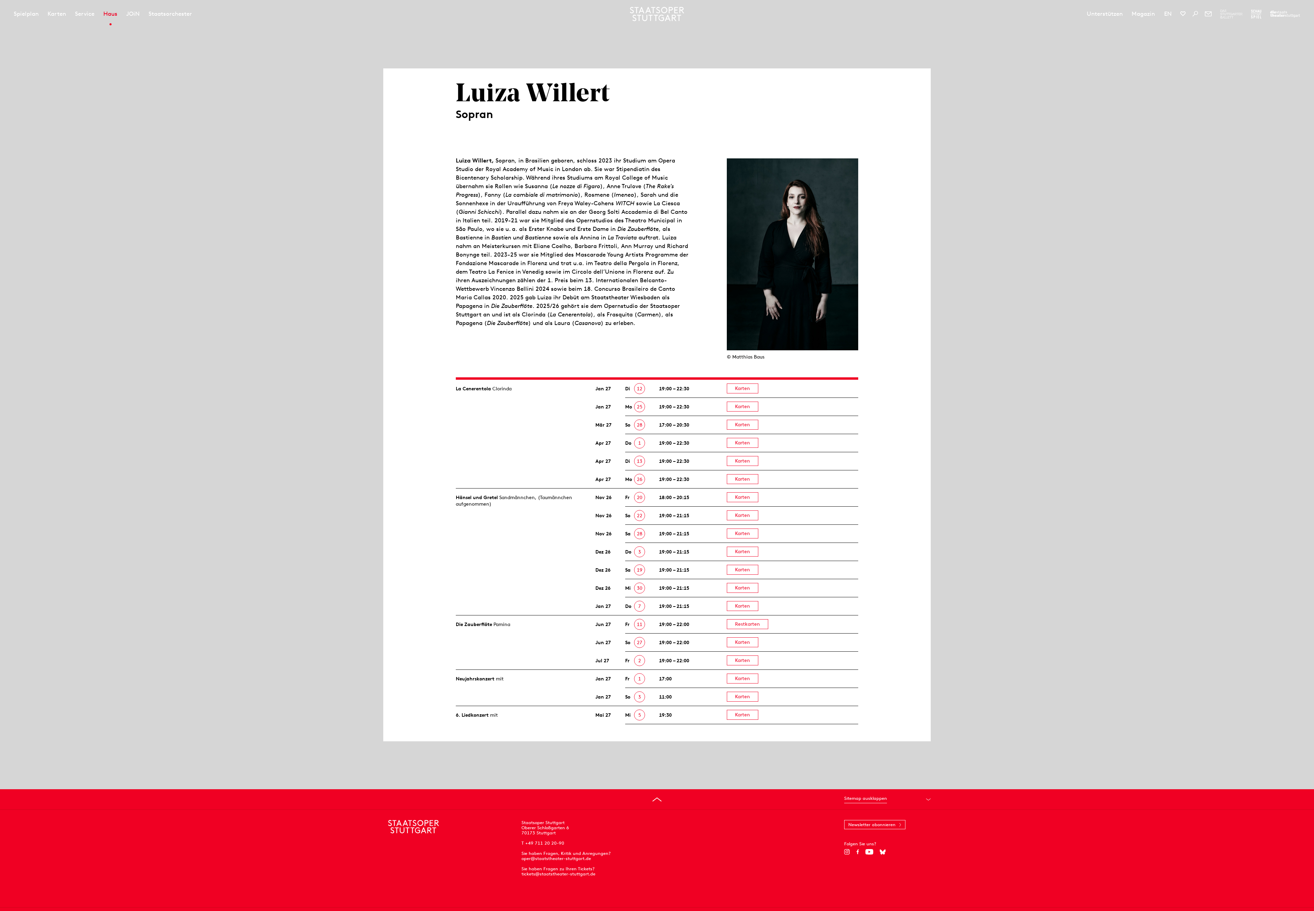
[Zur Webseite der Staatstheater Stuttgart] (1285, 14)
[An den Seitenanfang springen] (657, 799)
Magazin (1143, 13)
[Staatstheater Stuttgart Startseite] (657, 14)
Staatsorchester (170, 13)
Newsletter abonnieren (872, 825)
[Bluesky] (883, 852)
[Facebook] (857, 852)
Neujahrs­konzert (475, 679)
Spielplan (26, 13)
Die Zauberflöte (474, 624)
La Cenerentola (473, 389)
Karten (57, 13)
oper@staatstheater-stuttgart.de (556, 858)
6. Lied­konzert (472, 715)
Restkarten (747, 624)
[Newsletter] (1208, 13)
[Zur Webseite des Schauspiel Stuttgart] (1256, 14)
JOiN (133, 13)
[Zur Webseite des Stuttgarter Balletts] (1231, 14)
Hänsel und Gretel (477, 497)
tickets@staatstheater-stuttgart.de (558, 874)
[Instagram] (847, 852)
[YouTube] (869, 852)
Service (84, 13)
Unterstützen (1105, 13)
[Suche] (1195, 13)
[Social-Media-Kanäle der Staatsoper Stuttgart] (1183, 13)
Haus (110, 13)
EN (1168, 13)
